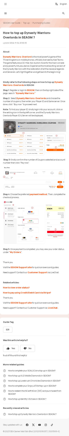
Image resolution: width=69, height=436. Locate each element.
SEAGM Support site (21, 267)
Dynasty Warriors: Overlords (31, 98)
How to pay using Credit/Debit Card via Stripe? (27, 292)
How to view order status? (16, 287)
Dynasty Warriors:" (26, 93)
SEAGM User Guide (11, 22)
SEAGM (30, 90)
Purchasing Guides (41, 22)
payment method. (39, 194)
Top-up (26, 22)
